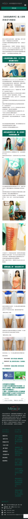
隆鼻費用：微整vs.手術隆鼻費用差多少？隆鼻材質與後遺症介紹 (19, 451)
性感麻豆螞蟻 (14, 366)
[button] (25, 4)
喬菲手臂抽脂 (14, 358)
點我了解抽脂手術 (7, 368)
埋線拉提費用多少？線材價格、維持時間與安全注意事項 (18, 439)
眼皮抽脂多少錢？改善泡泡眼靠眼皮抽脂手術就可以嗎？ (18, 482)
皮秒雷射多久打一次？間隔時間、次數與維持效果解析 (18, 462)
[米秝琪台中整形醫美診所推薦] (12, 3)
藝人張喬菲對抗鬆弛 (14, 361)
